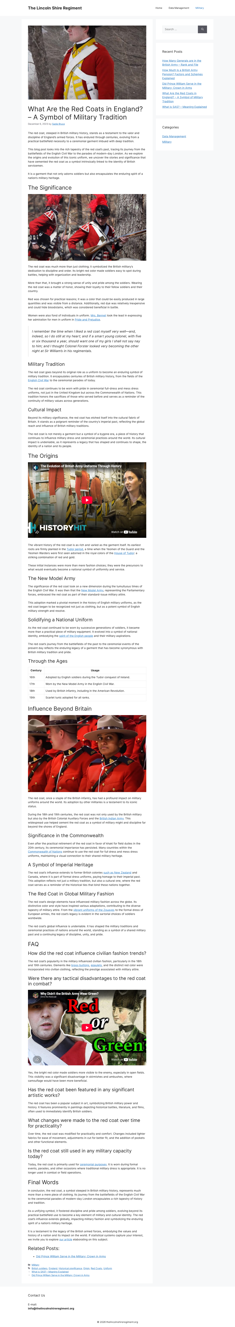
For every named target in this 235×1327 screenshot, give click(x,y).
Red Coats (96, 1268)
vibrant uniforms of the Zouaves (93, 910)
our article (65, 1239)
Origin (86, 1268)
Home (159, 7)
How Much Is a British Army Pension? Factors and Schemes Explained (182, 74)
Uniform (107, 1268)
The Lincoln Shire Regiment (55, 8)
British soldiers (39, 1268)
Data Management (179, 7)
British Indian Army (112, 818)
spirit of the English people (76, 635)
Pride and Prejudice (87, 319)
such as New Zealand (117, 872)
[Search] (202, 29)
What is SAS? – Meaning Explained (50, 1271)
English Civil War (38, 380)
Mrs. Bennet (98, 315)
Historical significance (70, 1268)
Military (200, 7)
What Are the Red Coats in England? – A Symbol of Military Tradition (182, 97)
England (53, 1268)
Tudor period (75, 549)
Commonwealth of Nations (45, 851)
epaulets (96, 965)
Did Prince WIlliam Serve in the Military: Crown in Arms (61, 1275)
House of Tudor (124, 553)
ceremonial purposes (93, 1164)
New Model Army (92, 590)
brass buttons (80, 965)
